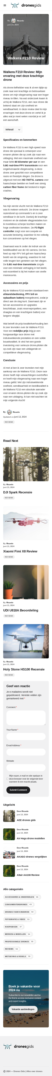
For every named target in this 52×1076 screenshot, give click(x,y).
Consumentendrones (18, 904)
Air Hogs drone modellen (31, 838)
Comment (11, 707)
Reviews (9, 422)
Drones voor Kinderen (19, 912)
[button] (4, 5)
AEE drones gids (26, 820)
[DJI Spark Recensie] (26, 464)
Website (10, 761)
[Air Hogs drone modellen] (9, 834)
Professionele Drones (19, 942)
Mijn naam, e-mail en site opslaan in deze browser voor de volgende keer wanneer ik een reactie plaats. (26, 779)
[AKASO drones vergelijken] (9, 852)
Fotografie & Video (17, 919)
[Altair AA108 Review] (9, 871)
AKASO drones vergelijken (32, 856)
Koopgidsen (13, 927)
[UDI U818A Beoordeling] (26, 582)
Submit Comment (18, 790)
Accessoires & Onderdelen (21, 897)
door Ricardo (23, 811)
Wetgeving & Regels (17, 956)
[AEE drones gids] (9, 816)
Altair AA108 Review (28, 875)
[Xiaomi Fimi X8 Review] (26, 523)
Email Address (13, 745)
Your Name (12, 730)
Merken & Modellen (17, 934)
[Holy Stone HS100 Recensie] (26, 641)
